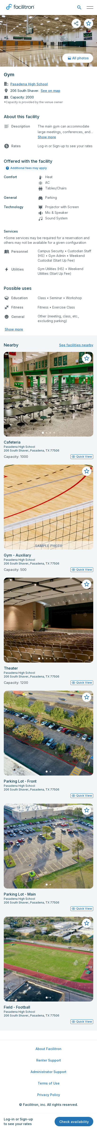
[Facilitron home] (20, 10)
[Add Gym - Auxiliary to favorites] (86, 471)
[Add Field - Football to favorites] (86, 923)
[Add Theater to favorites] (86, 584)
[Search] (79, 7)
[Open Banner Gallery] (48, 41)
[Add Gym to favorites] (88, 23)
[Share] (76, 23)
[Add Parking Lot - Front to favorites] (86, 697)
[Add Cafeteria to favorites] (86, 358)
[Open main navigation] (90, 7)
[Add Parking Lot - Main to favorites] (86, 810)
